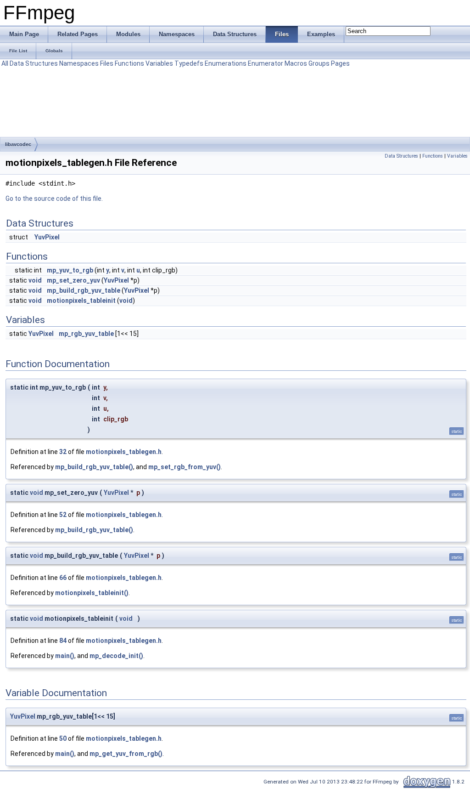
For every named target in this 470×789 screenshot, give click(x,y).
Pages (340, 63)
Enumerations (225, 63)
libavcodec (18, 144)
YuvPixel (47, 237)
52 (63, 514)
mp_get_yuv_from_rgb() (126, 753)
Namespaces (79, 63)
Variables (159, 63)
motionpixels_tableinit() (92, 592)
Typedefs (188, 63)
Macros (296, 63)
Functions (129, 63)
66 (63, 577)
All (4, 63)
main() (64, 655)
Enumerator (265, 63)
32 (63, 451)
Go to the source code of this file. (54, 198)
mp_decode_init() (116, 655)
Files (106, 63)
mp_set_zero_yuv (73, 280)
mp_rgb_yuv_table (86, 333)
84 (63, 640)
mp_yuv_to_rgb (70, 270)
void (35, 280)
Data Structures (34, 63)
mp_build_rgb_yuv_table (83, 290)
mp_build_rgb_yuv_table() (94, 467)
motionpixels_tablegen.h (124, 451)
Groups (319, 63)
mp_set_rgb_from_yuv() (184, 467)
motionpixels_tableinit (81, 300)
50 (63, 738)
